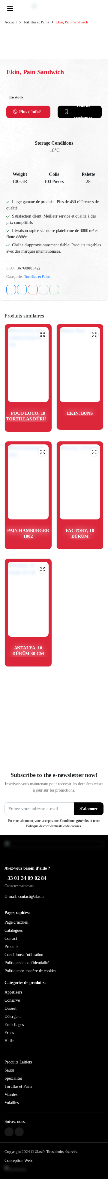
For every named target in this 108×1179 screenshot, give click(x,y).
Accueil (10, 22)
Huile (9, 1041)
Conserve (12, 1000)
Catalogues (13, 930)
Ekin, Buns (80, 413)
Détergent (12, 1016)
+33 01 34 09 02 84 (25, 878)
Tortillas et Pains (36, 22)
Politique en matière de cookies (30, 971)
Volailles (11, 1102)
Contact (10, 938)
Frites (9, 1032)
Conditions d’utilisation (23, 954)
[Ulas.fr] (59, 8)
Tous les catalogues (83, 112)
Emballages (13, 1024)
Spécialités (13, 1078)
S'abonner (89, 808)
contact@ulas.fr (31, 896)
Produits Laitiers (18, 1062)
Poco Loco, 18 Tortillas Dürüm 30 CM (28, 419)
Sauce (9, 1070)
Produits (11, 946)
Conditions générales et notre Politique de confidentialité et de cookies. (63, 823)
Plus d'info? (29, 112)
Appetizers (13, 992)
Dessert (10, 1008)
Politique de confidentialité (26, 963)
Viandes (10, 1094)
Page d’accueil (16, 922)
